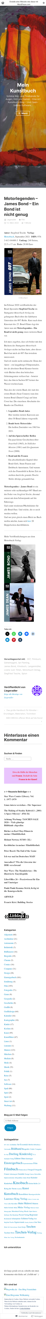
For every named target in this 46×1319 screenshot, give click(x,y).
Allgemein (8, 934)
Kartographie (9, 1020)
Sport (6, 1096)
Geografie (8, 998)
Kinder (7, 1024)
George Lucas (29, 1174)
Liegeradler (11, 219)
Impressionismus (9, 1178)
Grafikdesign (9, 1011)
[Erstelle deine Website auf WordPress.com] (23, 3)
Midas (15, 1208)
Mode (6, 1062)
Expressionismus (28, 1163)
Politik (6, 1071)
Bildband (16, 1148)
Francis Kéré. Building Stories (18, 902)
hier (29, 520)
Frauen (6, 1174)
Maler (21, 1203)
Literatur (7, 1045)
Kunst (6, 1032)
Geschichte (8, 1003)
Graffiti (7, 1007)
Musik (6, 1067)
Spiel (6, 1092)
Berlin (30, 1144)
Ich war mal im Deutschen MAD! (19, 856)
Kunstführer (9, 1037)
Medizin (7, 1058)
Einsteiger (29, 1158)
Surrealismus (13, 1227)
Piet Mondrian (14, 1215)
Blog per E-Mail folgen (16, 1115)
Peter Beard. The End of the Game (20, 850)
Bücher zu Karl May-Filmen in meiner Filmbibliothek (18, 832)
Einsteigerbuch (10, 977)
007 (29, 659)
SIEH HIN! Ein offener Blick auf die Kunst (23, 719)
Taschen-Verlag (26, 1232)
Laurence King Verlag (15, 1198)
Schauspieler (16, 1218)
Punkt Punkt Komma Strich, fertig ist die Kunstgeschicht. (21, 889)
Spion (24, 673)
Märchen (7, 1054)
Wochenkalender (20, 1237)
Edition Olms (19, 1158)
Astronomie (9, 943)
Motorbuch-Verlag (31, 670)
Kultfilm (19, 1189)
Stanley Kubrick (29, 1222)
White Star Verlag (9, 1237)
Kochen (7, 1028)
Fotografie (8, 990)
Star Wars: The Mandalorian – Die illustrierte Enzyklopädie (20, 872)
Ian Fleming (23, 662)
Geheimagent (10, 662)
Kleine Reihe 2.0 (34, 1183)
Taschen (31, 1226)
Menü (24, 113)
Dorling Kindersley (21, 1154)
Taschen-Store (9, 1232)
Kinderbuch (8, 1183)
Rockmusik (7, 1219)
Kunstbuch (11, 1193)
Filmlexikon (23, 1169)
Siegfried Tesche (12, 673)
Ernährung (8, 981)
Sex (5, 1079)
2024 (8, 1145)
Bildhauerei (8, 951)
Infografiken (18, 1178)
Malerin (35, 1203)
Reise (6, 1075)
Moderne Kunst (34, 1208)
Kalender (8, 1015)
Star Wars (37, 1222)
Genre (6, 994)
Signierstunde (19, 1222)
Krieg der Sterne (10, 1188)
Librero (30, 1199)
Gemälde (21, 1174)
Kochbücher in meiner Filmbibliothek (22, 845)
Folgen (10, 1127)
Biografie (8, 956)
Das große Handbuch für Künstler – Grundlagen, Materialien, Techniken (21, 712)
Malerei (7, 1050)
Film (23, 219)
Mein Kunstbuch (23, 88)
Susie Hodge (22, 1227)
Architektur (8, 938)
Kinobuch (21, 666)
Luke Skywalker (13, 1204)
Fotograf (31, 1169)
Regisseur (34, 1214)
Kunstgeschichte (34, 1194)
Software (7, 1084)
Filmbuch (36, 659)
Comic (32, 1149)
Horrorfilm (37, 1174)
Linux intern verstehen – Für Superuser (22, 805)
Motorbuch (9, 236)
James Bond (10, 666)
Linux (6, 1041)
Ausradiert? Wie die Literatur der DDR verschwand (20, 863)
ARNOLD (8, 896)
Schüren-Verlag (27, 1218)
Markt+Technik (8, 1208)
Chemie (7, 960)
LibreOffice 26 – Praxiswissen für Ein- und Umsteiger (22, 881)
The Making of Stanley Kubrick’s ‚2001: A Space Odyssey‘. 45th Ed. (23, 812)
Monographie (7, 1211)
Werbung (8, 1105)
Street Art (8, 1101)
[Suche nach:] (17, 758)
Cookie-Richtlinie (25, 1308)
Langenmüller (34, 666)
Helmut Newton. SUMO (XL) (17, 839)
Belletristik (8, 947)
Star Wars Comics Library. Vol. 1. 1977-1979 (19, 798)
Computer (8, 968)
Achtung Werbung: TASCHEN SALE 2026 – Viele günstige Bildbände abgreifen (21, 822)
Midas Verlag (24, 1207)
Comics (7, 964)
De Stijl (6, 1154)
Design (7, 973)
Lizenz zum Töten (12, 670)
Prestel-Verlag (24, 1215)
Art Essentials (22, 1144)
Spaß (6, 1088)
